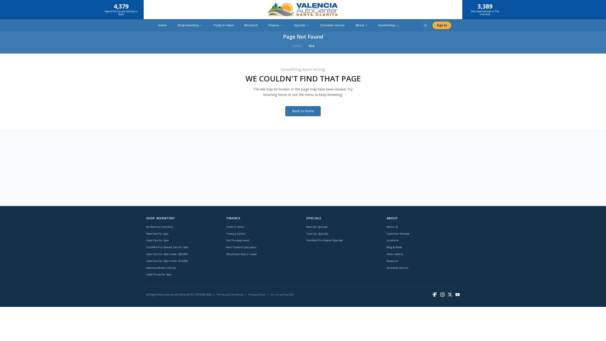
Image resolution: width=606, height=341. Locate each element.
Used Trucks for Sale (158, 274)
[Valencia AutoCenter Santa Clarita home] (303, 9)
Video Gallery (395, 254)
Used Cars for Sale (157, 240)
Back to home (303, 111)
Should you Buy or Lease (241, 254)
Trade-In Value (223, 25)
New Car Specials (316, 227)
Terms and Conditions (230, 294)
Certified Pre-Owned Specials (324, 240)
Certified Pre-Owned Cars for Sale (167, 247)
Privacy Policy (257, 294)
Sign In (442, 25)
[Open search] (425, 25)
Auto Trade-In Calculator (241, 247)
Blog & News (394, 247)
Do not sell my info (282, 294)
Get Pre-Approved (237, 240)
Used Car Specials (317, 233)
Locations (392, 240)
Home (162, 25)
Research (251, 25)
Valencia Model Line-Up (161, 267)
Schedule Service (332, 25)
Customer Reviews (398, 233)
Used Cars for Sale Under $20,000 (167, 254)
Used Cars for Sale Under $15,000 (167, 261)
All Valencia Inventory (159, 227)
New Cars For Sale (157, 233)
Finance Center (236, 233)
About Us (392, 227)
